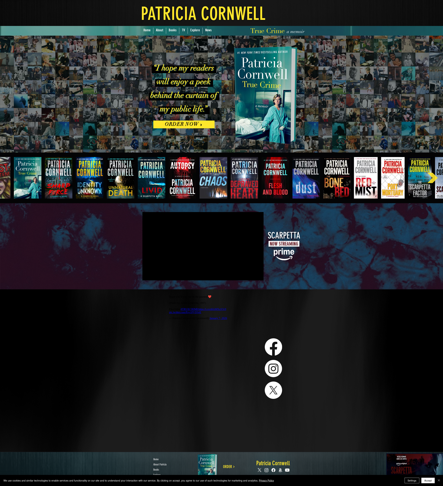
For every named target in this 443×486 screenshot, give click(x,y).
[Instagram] (273, 368)
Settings (412, 480)
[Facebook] (273, 347)
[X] (273, 390)
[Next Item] (432, 177)
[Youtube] (287, 470)
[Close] (439, 480)
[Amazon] (280, 470)
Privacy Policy (266, 480)
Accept (428, 480)
